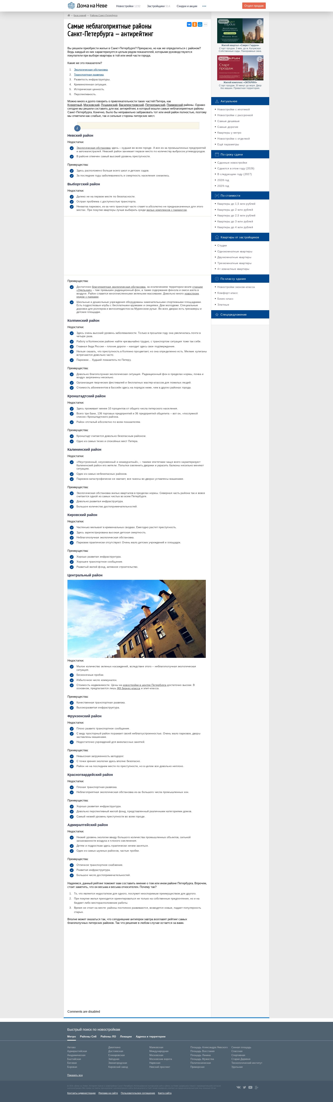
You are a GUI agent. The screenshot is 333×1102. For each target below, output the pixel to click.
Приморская (197, 1066)
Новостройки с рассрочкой (235, 115)
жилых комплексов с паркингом (166, 209)
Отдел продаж (254, 5)
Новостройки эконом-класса (236, 286)
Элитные (223, 304)
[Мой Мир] (200, 24)
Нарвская (154, 1062)
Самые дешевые (228, 121)
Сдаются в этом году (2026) (235, 168)
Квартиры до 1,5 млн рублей (236, 203)
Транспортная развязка (89, 74)
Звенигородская (117, 1062)
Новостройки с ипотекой (233, 109)
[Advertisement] (137, 245)
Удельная (237, 1066)
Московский (91, 104)
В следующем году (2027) (234, 174)
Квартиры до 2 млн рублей (235, 209)
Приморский (175, 104)
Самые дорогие (227, 126)
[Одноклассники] (194, 24)
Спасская (236, 1051)
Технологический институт (246, 1062)
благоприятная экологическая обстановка (118, 286)
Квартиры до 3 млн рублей (235, 221)
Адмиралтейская (77, 1051)
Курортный (74, 104)
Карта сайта (165, 1093)
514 (158, 6)
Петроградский (155, 104)
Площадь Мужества (202, 1059)
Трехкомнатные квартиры (234, 263)
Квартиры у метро (229, 132)
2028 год (223, 180)
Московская (156, 1055)
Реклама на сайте (108, 1093)
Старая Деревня (240, 1059)
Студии (222, 245)
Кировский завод (118, 1066)
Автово (71, 1047)
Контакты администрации (81, 1093)
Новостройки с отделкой (233, 138)
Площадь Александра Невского (209, 1047)
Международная (158, 1051)
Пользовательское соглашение (138, 1093)
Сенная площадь (241, 1047)
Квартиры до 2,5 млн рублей (236, 215)
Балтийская (74, 1059)
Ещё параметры (228, 144)
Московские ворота (160, 1059)
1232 (128, 6)
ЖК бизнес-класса (128, 688)
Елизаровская (116, 1055)
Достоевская (115, 1051)
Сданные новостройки (232, 162)
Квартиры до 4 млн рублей (235, 227)
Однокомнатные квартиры (234, 251)
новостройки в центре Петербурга (144, 684)
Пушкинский (109, 104)
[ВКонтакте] (189, 24)
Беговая (72, 1062)
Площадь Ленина (200, 1055)
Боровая (72, 1066)
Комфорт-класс (227, 292)
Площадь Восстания (202, 1051)
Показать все (75, 1075)
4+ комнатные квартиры (233, 268)
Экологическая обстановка (91, 69)
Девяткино (114, 1047)
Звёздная (113, 1059)
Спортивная (238, 1055)
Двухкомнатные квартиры (234, 257)
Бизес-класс (225, 298)
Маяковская (156, 1047)
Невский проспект (159, 1066)
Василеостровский (131, 104)
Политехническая (200, 1062)
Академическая (76, 1055)
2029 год (223, 185)
